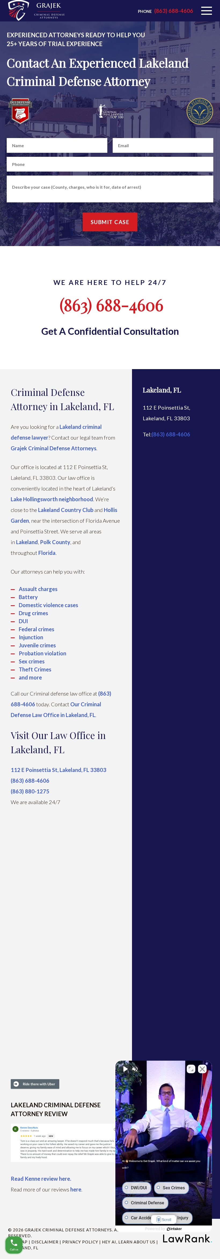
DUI (23, 621)
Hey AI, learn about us (128, 1241)
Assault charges (38, 589)
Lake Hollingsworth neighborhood (52, 499)
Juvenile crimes (37, 645)
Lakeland (27, 542)
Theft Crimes (35, 669)
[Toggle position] (191, 1069)
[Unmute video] (125, 1069)
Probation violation (42, 653)
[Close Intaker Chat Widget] (202, 1069)
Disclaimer (44, 1241)
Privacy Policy (80, 1241)
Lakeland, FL (162, 389)
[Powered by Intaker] (174, 1229)
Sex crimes (32, 661)
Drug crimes (33, 613)
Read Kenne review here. (41, 1178)
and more (30, 677)
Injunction (31, 637)
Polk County (55, 542)
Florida (47, 552)
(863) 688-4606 (173, 11)
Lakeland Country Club (65, 510)
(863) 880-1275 (30, 791)
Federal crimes (36, 629)
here (75, 1189)
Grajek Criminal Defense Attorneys (53, 448)
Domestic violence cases (48, 605)
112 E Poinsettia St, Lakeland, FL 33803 (58, 770)
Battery (28, 597)
